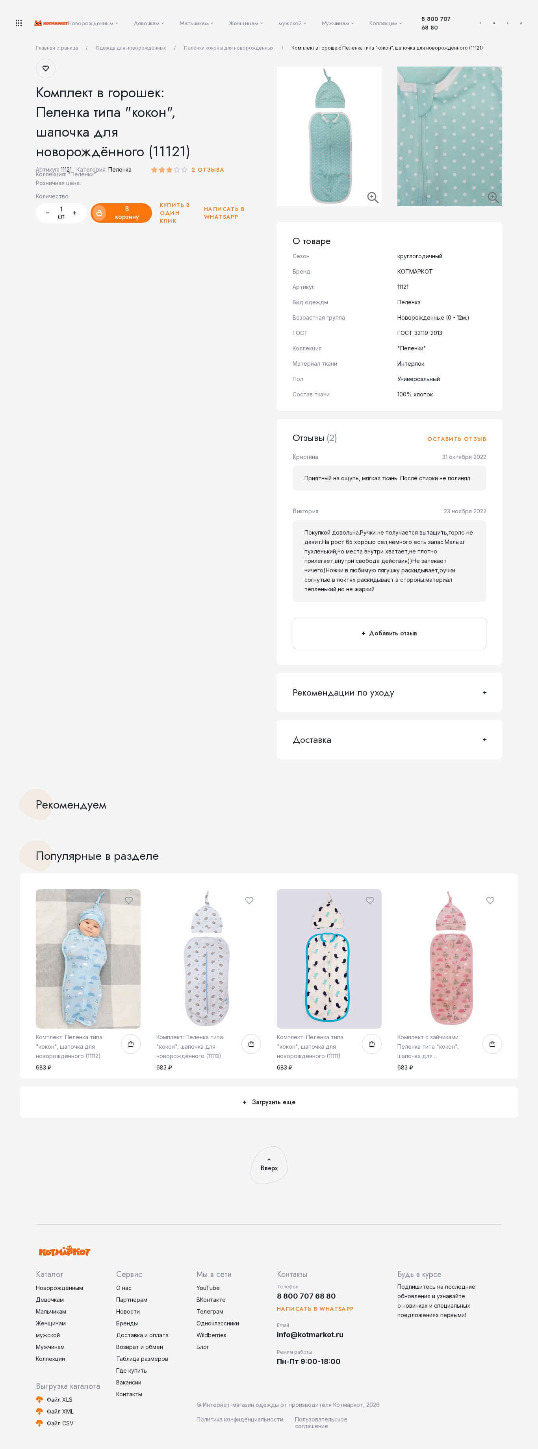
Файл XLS (59, 1399)
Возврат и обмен (139, 1347)
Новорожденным (59, 1287)
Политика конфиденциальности (240, 1419)
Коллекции (50, 1358)
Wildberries (211, 1335)
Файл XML (60, 1411)
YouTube (208, 1287)
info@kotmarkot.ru (310, 1335)
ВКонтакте (211, 1299)
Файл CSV (60, 1423)
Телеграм (210, 1311)
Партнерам (131, 1299)
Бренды (127, 1323)
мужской (48, 1335)
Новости (128, 1311)
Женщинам (51, 1323)
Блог (203, 1347)
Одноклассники (218, 1323)
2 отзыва (207, 170)
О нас (124, 1287)
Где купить (131, 1370)
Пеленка (120, 169)
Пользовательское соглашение (321, 1422)
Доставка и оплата (142, 1335)
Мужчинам (50, 1347)
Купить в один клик (175, 213)
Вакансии (128, 1382)
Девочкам (50, 1299)
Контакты (129, 1394)
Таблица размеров (142, 1358)
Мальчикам (51, 1311)
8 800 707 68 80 (436, 23)
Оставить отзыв (456, 439)
